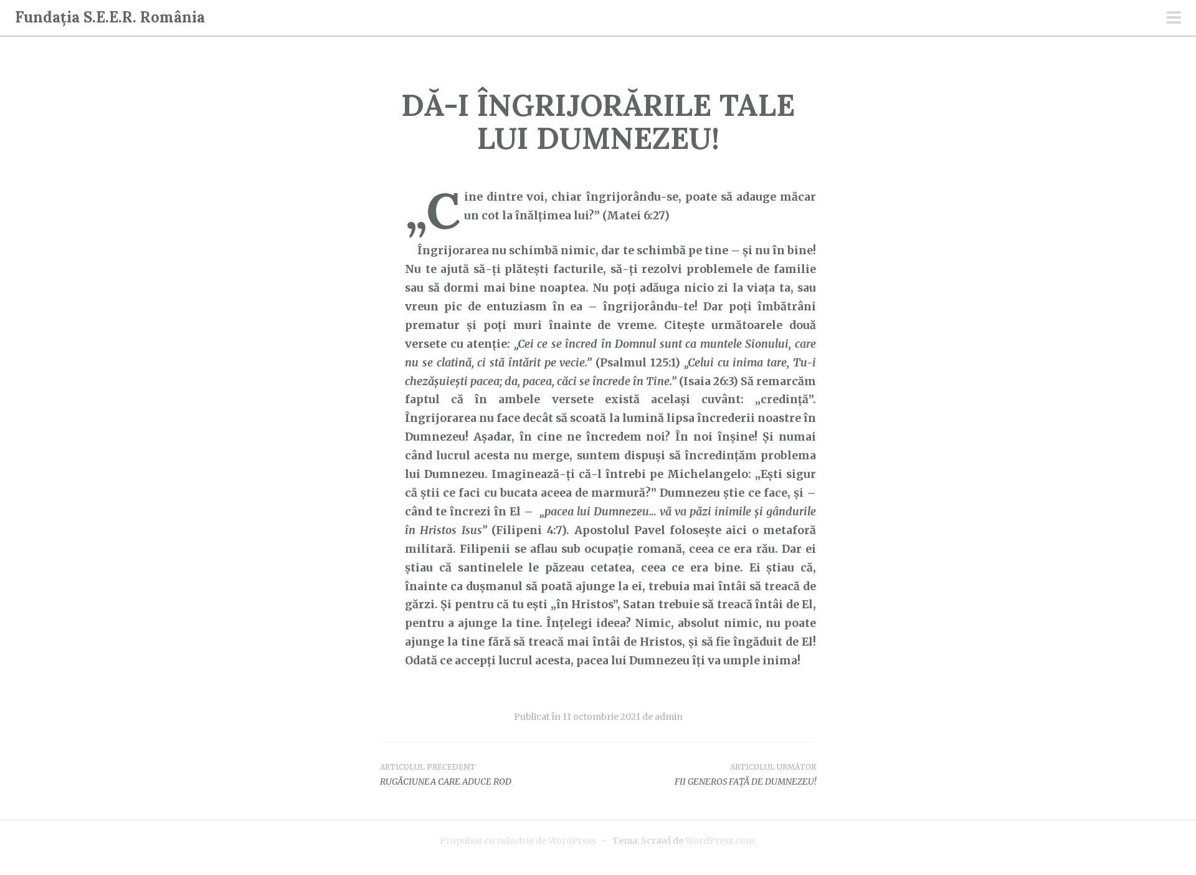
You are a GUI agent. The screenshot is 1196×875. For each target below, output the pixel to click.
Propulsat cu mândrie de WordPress (518, 840)
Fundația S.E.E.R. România (110, 17)
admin (669, 716)
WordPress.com (719, 840)
